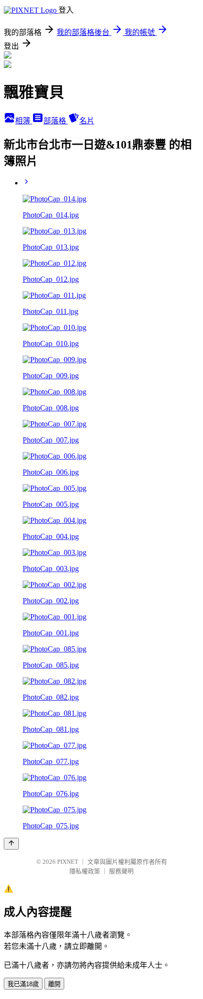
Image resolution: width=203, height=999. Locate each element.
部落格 (55, 121)
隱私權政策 (84, 871)
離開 (54, 984)
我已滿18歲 (23, 984)
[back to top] (11, 844)
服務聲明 (121, 871)
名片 (86, 121)
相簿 (23, 121)
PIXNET (67, 861)
